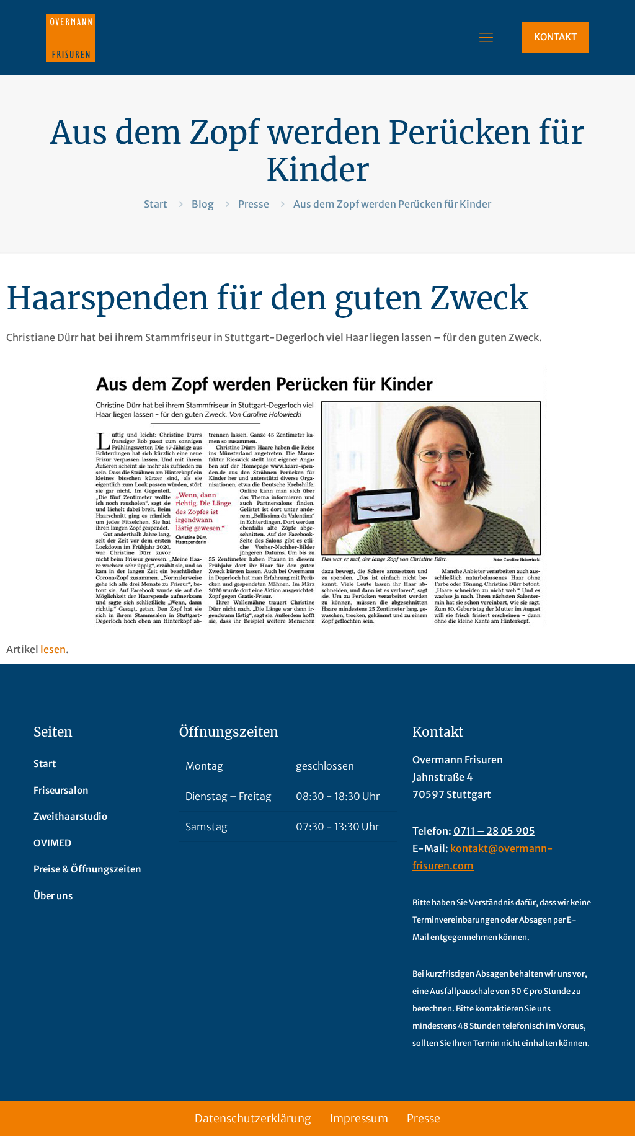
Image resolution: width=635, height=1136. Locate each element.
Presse (253, 204)
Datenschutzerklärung (253, 1118)
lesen (53, 649)
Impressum (359, 1118)
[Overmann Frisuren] (70, 37)
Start (155, 204)
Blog (203, 204)
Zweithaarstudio (70, 816)
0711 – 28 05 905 (494, 831)
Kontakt (555, 37)
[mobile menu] (486, 37)
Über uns (53, 896)
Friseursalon (61, 790)
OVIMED (52, 843)
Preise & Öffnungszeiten (87, 869)
